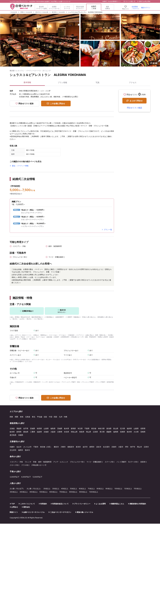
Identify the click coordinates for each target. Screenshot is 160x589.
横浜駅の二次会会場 (58, 12)
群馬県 (73, 428)
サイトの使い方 (130, 1)
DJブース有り (133, 462)
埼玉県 (80, 428)
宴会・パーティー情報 (20, 166)
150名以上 (138, 489)
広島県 (95, 432)
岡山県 (88, 432)
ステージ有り (110, 462)
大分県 (136, 432)
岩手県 (25, 428)
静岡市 (91, 447)
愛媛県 (108, 432)
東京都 (93, 428)
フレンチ (28, 462)
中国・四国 (53, 417)
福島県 (52, 428)
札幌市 (12, 447)
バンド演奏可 (121, 462)
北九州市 (13, 450)
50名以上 (73, 489)
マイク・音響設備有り (95, 462)
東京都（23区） (46, 447)
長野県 (142, 428)
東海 (21, 417)
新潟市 (78, 447)
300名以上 (24, 492)
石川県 (122, 428)
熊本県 (129, 432)
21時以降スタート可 (39, 465)
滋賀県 (39, 432)
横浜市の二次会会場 (41, 12)
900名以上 (83, 492)
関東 (11, 417)
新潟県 (108, 428)
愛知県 (25, 432)
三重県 (32, 432)
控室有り (143, 462)
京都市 (114, 447)
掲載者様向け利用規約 (138, 504)
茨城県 (59, 428)
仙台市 (19, 447)
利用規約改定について (60, 504)
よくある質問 (101, 504)
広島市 (146, 447)
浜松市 (98, 447)
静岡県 (19, 432)
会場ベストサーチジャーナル (34, 512)
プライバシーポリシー (82, 504)
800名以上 (73, 492)
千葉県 (86, 428)
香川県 (102, 432)
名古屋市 (106, 447)
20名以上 (46, 489)
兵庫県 (59, 432)
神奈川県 (101, 428)
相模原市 (70, 447)
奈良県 (66, 432)
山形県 (46, 428)
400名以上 (34, 492)
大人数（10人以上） (34, 489)
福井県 (129, 428)
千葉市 (35, 447)
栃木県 (66, 428)
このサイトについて (27, 504)
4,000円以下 (26, 477)
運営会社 (26, 507)
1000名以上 (93, 492)
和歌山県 (74, 432)
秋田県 (39, 428)
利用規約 (43, 504)
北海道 (27, 417)
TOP (13, 504)
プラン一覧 (108, 230)
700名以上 (63, 492)
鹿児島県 (13, 435)
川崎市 (63, 447)
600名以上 (53, 492)
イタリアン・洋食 (16, 462)
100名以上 (118, 489)
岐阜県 (12, 432)
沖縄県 (20, 435)
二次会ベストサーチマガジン (60, 512)
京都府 (46, 432)
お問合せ (14, 507)
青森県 (19, 428)
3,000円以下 (14, 477)
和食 (34, 462)
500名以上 (43, 492)
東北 (33, 417)
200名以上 (14, 492)
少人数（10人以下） (17, 489)
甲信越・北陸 (42, 417)
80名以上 (100, 489)
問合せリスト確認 (134, 108)
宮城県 (32, 428)
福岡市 (20, 450)
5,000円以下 (37, 477)
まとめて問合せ (136, 100)
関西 (16, 417)
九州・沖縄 (63, 417)
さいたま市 (27, 447)
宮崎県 (142, 432)
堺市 (126, 447)
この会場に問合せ (57, 103)
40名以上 (64, 489)
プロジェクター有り (77, 462)
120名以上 (128, 489)
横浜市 (56, 447)
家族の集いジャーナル (85, 512)
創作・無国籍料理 (44, 462)
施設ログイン (145, 7)
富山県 (115, 428)
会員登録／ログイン (135, 7)
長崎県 (122, 432)
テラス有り (25, 465)
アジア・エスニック (60, 462)
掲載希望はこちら (117, 504)
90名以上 (109, 489)
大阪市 (120, 447)
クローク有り (15, 465)
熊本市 (27, 450)
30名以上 (55, 489)
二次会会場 (13, 12)
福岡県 (115, 432)
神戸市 (132, 447)
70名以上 (91, 489)
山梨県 (136, 428)
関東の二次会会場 (26, 12)
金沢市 (85, 447)
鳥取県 (81, 432)
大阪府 (52, 432)
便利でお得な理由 (144, 1)
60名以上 (82, 489)
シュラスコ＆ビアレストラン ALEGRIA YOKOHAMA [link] (85, 12)
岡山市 (139, 447)
